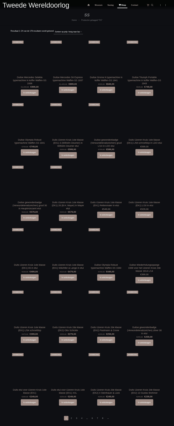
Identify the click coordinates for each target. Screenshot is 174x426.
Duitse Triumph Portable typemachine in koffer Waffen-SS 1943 (144, 80)
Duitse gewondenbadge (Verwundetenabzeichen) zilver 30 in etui (144, 330)
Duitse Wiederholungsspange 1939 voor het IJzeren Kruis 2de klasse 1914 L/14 (144, 268)
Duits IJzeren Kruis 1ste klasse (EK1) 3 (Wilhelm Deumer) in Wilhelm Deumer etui (68, 143)
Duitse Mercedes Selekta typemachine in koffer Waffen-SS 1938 (29, 80)
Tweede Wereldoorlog (36, 5)
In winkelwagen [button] (29, 93)
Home (74, 20)
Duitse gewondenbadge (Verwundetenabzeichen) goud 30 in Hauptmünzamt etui (30, 205)
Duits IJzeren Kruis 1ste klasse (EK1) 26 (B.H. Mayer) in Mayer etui (68, 205)
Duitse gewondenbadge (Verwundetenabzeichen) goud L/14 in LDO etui (106, 143)
